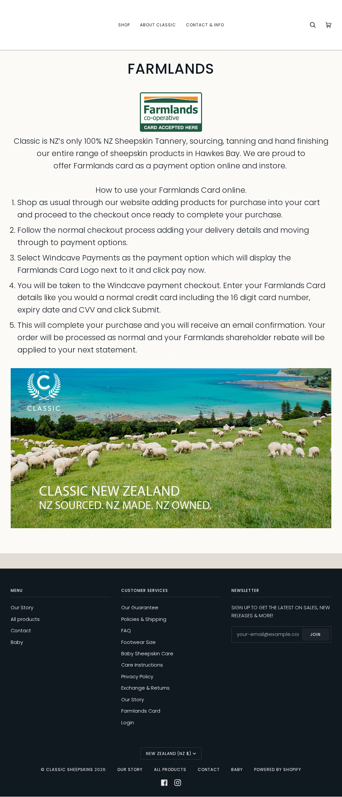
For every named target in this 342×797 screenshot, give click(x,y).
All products (25, 619)
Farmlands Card (140, 711)
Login (127, 722)
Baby (17, 642)
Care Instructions (142, 665)
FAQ (126, 630)
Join (315, 634)
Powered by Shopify (277, 769)
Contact (21, 630)
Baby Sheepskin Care (147, 653)
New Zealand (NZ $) (168, 753)
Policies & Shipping (143, 619)
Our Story (22, 607)
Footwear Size (138, 642)
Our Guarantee (139, 607)
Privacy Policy (137, 676)
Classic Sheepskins (69, 769)
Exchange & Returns (145, 688)
